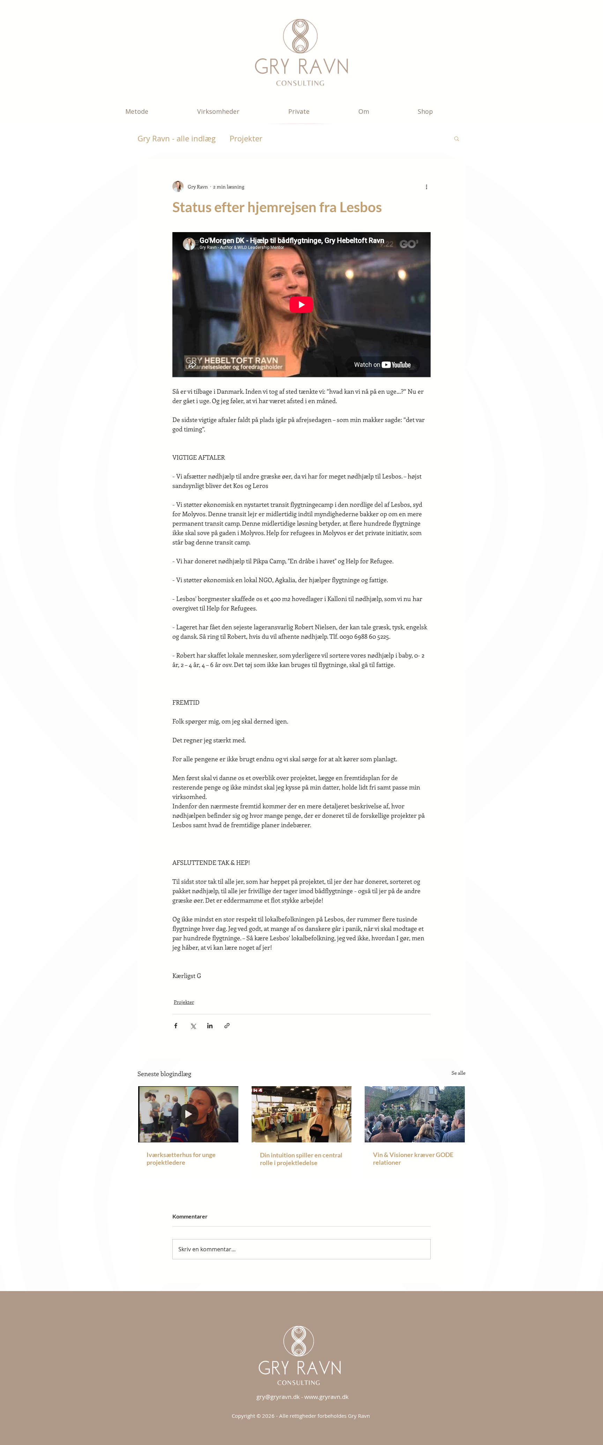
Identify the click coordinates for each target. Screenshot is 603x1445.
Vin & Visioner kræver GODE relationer (413, 1158)
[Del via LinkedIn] (210, 1025)
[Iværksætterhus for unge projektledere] (188, 1114)
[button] (156, 111)
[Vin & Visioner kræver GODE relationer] (415, 1114)
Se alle (459, 1072)
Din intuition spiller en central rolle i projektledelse (301, 1158)
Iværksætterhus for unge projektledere (181, 1158)
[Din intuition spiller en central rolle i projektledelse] (302, 1114)
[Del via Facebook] (175, 1025)
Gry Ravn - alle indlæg (176, 138)
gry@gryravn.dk (278, 1397)
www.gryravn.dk (326, 1397)
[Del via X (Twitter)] (192, 1025)
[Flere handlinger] (426, 186)
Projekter (246, 138)
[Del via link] (227, 1025)
